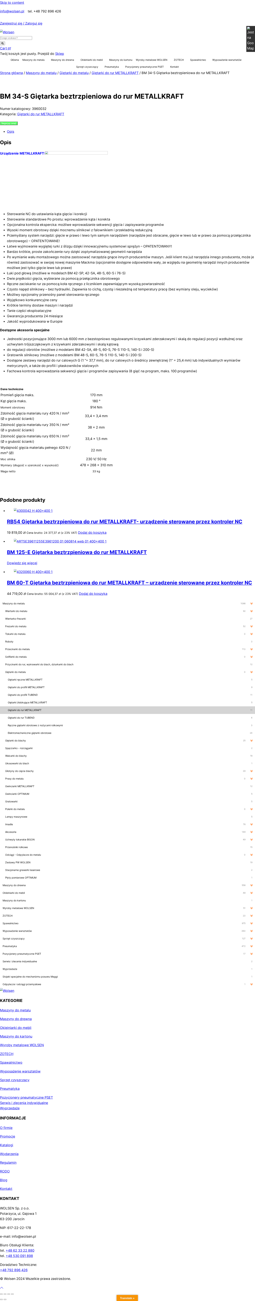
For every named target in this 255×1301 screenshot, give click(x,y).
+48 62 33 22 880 (20, 1250)
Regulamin (8, 1162)
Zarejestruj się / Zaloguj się (21, 23)
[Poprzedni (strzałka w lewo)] (1, 1299)
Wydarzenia (9, 1154)
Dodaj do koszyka (92, 532)
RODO (5, 1171)
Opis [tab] (10, 131)
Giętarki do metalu (74, 73)
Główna (15, 59)
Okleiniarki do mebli (91, 59)
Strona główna (11, 73)
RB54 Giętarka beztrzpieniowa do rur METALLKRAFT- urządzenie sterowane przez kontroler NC (124, 522)
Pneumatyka (112, 66)
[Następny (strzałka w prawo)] (5, 1299)
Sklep (59, 54)
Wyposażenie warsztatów (226, 59)
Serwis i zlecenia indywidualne (24, 1103)
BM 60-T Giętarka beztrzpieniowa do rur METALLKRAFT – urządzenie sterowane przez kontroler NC (129, 583)
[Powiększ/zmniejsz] (1, 1294)
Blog (3, 1180)
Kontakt (174, 66)
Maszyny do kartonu (120, 59)
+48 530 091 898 (19, 1256)
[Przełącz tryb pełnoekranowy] (5, 1294)
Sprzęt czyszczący (87, 66)
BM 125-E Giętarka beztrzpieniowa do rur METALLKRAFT (77, 552)
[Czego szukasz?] (2, 43)
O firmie (6, 1128)
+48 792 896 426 (14, 1270)
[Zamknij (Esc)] (12, 1294)
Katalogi (6, 1145)
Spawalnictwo (198, 59)
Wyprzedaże (10, 1108)
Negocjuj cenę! (8, 123)
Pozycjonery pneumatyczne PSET (144, 66)
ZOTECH (179, 59)
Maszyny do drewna (62, 59)
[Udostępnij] (8, 1294)
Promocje (7, 1136)
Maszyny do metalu (33, 59)
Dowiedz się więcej (22, 563)
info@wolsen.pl (12, 11)
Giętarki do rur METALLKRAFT (115, 73)
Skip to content (12, 3)
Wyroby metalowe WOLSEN (151, 59)
